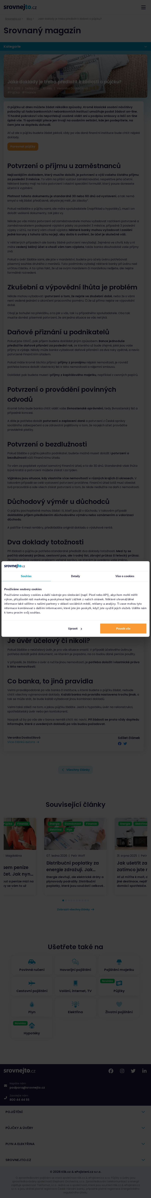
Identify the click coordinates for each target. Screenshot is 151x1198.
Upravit (73, 628)
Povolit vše (123, 628)
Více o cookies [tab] (124, 575)
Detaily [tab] (75, 575)
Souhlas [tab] (26, 575)
